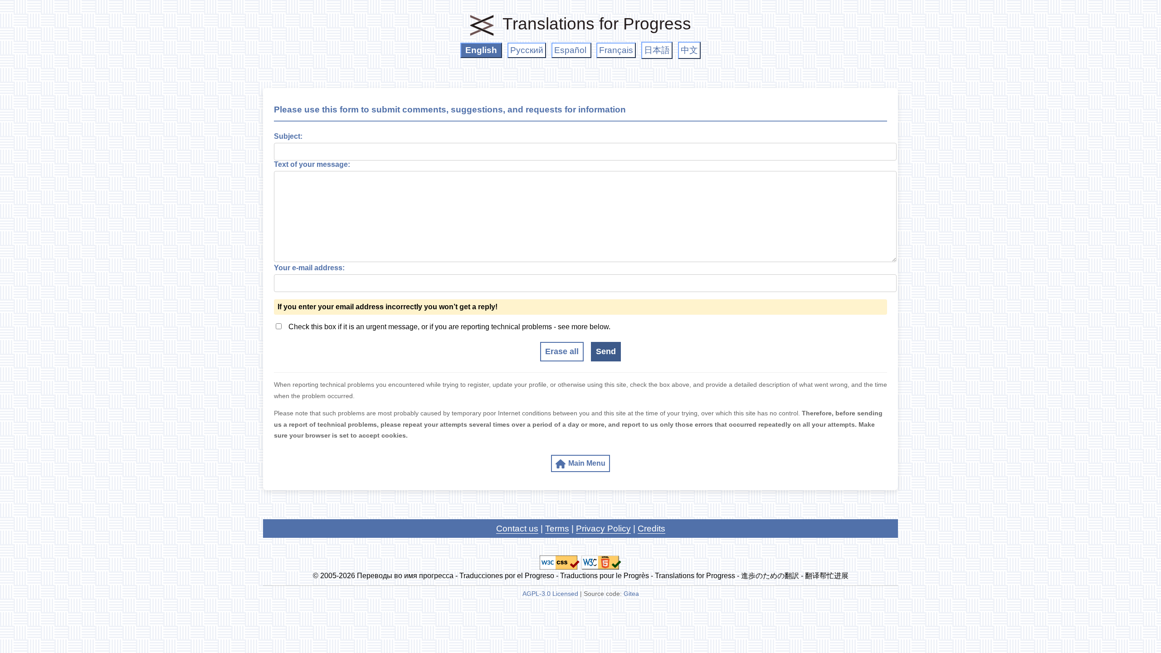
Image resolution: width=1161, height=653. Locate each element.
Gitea (631, 593)
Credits (651, 528)
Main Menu (586, 463)
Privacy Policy (603, 528)
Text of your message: (312, 164)
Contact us (517, 528)
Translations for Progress (596, 24)
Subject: (288, 136)
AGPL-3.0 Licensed (550, 593)
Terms (557, 528)
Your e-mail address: (309, 268)
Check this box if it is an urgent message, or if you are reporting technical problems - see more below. (449, 327)
